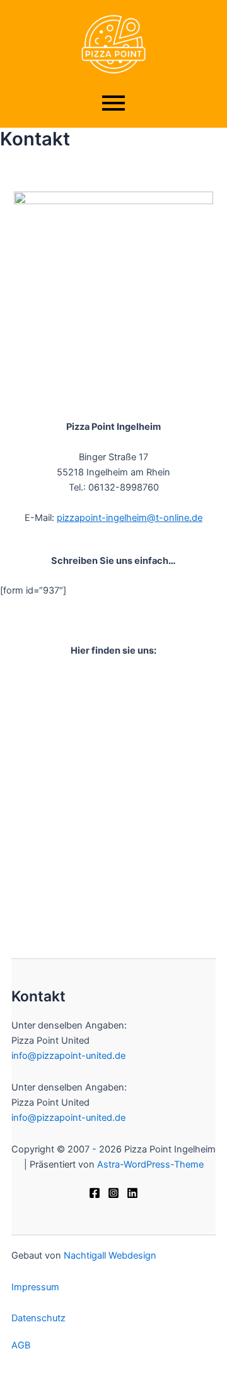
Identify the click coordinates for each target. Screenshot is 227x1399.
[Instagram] (113, 1193)
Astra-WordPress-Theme (150, 1164)
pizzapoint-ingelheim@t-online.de (129, 517)
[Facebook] (94, 1193)
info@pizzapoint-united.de (68, 1055)
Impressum (35, 1287)
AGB (20, 1345)
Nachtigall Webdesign (110, 1255)
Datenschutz (38, 1318)
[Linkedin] (132, 1193)
